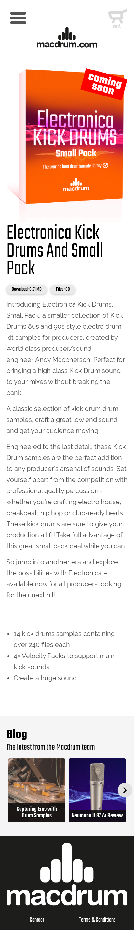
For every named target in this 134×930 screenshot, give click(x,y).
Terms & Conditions (97, 920)
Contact (37, 920)
